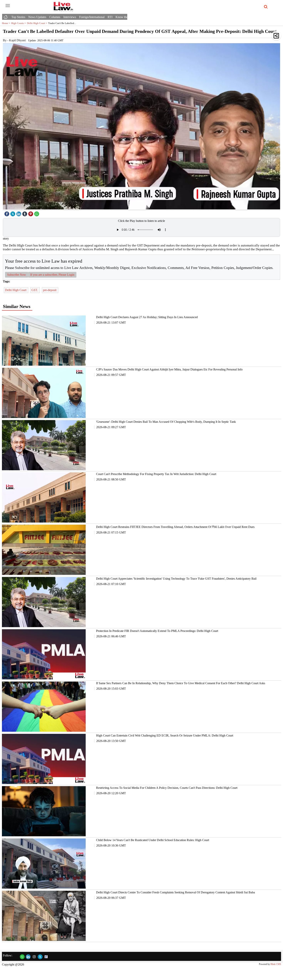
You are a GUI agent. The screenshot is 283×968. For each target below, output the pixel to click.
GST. (35, 290)
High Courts (19, 23)
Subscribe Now (16, 274)
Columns (54, 17)
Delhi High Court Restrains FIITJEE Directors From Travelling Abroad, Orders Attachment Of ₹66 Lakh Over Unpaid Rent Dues (175, 527)
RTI (110, 17)
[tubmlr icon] (25, 212)
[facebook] (7, 212)
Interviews (69, 17)
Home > (6, 23)
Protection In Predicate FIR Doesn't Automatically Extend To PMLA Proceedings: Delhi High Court (157, 631)
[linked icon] (19, 212)
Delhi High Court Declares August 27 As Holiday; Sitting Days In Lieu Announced (147, 317)
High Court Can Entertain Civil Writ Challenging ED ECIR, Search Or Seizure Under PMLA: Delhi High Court (164, 735)
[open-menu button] (7, 6)
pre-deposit (50, 290)
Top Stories (18, 17)
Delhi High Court (37, 23)
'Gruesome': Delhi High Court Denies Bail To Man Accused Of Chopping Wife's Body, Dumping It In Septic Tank (166, 421)
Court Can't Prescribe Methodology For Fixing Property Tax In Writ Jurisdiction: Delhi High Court (156, 474)
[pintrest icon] (31, 212)
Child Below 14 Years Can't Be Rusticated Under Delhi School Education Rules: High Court (152, 840)
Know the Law (125, 17)
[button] (276, 35)
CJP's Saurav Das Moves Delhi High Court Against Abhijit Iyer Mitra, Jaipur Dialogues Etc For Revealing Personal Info (169, 369)
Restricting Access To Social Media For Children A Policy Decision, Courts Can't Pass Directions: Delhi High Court (166, 787)
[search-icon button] (265, 7)
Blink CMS (275, 964)
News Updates (37, 17)
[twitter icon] (13, 212)
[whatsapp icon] (37, 212)
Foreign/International (92, 17)
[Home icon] (6, 16)
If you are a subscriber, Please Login (52, 274)
